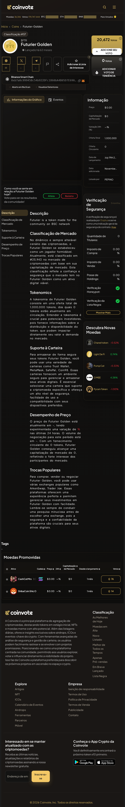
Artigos (19, 689)
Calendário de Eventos (29, 704)
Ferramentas (23, 715)
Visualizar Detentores (48, 87)
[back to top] (115, 800)
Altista (51, 196)
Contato (73, 715)
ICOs (18, 699)
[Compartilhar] (57, 64)
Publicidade (75, 710)
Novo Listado (97, 637)
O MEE (97, 377)
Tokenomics (9, 230)
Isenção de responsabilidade (86, 689)
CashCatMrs (25, 578)
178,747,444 (34, 17)
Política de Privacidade (82, 699)
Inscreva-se (41, 776)
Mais (113, 227)
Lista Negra (100, 676)
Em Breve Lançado (99, 668)
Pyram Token (101, 389)
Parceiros (21, 720)
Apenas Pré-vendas (100, 659)
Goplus (104, 220)
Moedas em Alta (100, 628)
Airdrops (20, 710)
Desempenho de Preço (12, 246)
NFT (17, 694)
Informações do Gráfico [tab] (27, 99)
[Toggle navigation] (114, 7)
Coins (15, 26)
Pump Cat (99, 365)
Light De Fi (99, 354)
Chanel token (101, 342)
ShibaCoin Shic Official (30, 591)
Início (4, 26)
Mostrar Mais (103, 312)
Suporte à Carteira (13, 237)
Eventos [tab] (58, 99)
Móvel (19, 725)
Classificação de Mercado (12, 221)
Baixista (69, 196)
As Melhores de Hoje (100, 619)
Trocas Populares (12, 255)
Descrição (8, 212)
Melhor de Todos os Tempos (99, 648)
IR (6, 67)
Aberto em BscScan (21, 87)
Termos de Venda (79, 704)
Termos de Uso (77, 694)
